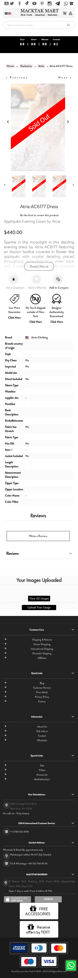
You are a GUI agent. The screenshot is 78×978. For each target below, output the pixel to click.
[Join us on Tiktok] (27, 3)
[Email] (7, 4)
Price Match (42, 692)
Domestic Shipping (41, 653)
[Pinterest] (42, 4)
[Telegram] (57, 3)
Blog (42, 683)
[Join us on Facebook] (20, 4)
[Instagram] (50, 4)
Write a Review (38, 536)
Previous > (17, 77)
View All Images (39, 598)
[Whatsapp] (66, 4)
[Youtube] (34, 4)
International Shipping (42, 648)
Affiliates (42, 658)
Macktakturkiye (42, 779)
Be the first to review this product (39, 215)
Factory (42, 701)
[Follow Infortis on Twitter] (12, 4)
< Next (65, 77)
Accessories (41, 774)
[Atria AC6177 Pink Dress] (24, 186)
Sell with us (42, 731)
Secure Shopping (41, 644)
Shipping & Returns (42, 639)
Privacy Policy (42, 697)
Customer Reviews (42, 687)
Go (68, 25)
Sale (42, 765)
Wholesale (42, 740)
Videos (42, 770)
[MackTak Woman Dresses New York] (39, 12)
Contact (42, 735)
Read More (39, 266)
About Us (42, 726)
